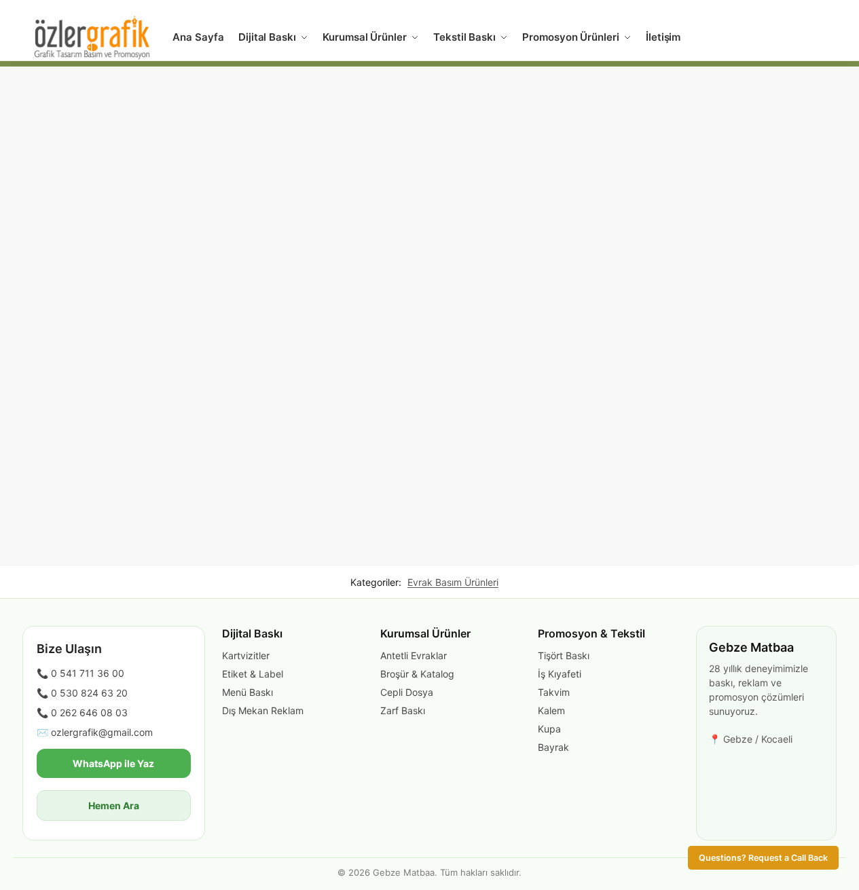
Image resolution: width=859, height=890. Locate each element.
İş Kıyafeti (559, 674)
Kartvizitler (246, 655)
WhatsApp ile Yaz (113, 763)
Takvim (554, 692)
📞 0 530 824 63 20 (82, 693)
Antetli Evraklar (413, 655)
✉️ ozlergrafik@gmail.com (95, 732)
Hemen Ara (113, 805)
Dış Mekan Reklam (263, 710)
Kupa (549, 729)
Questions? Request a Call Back (763, 858)
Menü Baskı (247, 692)
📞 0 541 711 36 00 (80, 673)
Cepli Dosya (406, 692)
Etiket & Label (252, 674)
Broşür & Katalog (417, 674)
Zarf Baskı (402, 710)
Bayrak (553, 747)
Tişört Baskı (563, 655)
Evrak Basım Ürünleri (452, 582)
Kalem (551, 710)
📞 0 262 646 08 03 (82, 712)
